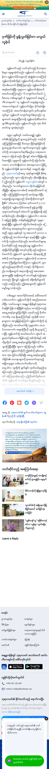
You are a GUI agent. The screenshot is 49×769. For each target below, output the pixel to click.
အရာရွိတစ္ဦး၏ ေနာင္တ (26, 422)
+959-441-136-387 (14, 683)
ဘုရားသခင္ (12, 173)
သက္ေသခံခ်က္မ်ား (23, 21)
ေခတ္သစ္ (5, 645)
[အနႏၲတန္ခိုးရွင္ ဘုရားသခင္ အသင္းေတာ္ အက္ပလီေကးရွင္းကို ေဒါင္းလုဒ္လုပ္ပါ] (4, 666)
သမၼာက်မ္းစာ (32, 182)
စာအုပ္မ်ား (29, 619)
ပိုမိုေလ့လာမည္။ (14, 712)
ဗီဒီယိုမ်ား (5, 624)
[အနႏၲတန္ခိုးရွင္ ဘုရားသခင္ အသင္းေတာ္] (24, 14)
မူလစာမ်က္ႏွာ (7, 21)
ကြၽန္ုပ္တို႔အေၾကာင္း (32, 645)
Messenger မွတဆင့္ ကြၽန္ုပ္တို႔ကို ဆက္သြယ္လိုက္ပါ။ (27, 761)
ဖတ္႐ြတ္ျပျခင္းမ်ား (9, 630)
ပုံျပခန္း (27, 639)
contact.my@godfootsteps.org (19, 689)
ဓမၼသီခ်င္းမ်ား (30, 624)
